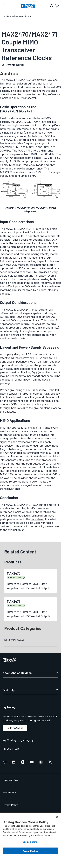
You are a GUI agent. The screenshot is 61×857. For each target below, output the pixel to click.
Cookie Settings (30, 841)
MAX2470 (21, 121)
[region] (30, 834)
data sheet (37, 519)
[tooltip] (24, 578)
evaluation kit (16, 530)
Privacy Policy (10, 805)
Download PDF (15, 65)
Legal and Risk (10, 780)
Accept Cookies (31, 850)
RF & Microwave (14, 640)
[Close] (57, 816)
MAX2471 (35, 121)
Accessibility (9, 792)
